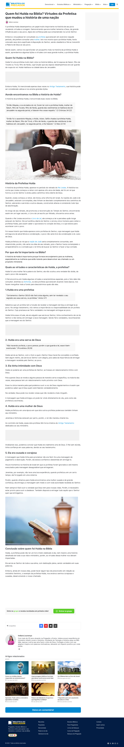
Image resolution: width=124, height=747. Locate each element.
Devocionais (42, 728)
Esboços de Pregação (74, 734)
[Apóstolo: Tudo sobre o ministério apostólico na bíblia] (17, 689)
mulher (37, 39)
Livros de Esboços (73, 728)
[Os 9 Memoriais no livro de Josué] (69, 667)
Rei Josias (62, 188)
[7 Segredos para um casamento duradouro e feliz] (69, 689)
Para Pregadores (72, 725)
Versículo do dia (43, 734)
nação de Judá (35, 242)
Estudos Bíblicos (63, 4)
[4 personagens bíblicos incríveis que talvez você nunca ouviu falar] (43, 667)
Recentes (41, 722)
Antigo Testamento (57, 86)
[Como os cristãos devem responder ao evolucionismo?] (17, 667)
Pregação (88, 4)
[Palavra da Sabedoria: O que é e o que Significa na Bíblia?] (43, 689)
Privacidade (100, 728)
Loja (112, 4)
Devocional (49, 4)
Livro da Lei (36, 218)
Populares (41, 725)
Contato (98, 722)
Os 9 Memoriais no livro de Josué (69, 676)
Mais (105, 4)
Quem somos (100, 725)
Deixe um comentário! (43, 710)
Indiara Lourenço (13, 22)
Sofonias (27, 282)
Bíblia (97, 4)
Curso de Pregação (73, 731)
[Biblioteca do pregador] (15, 4)
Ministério (77, 4)
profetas (41, 37)
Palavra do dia (42, 731)
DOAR (13, 735)
